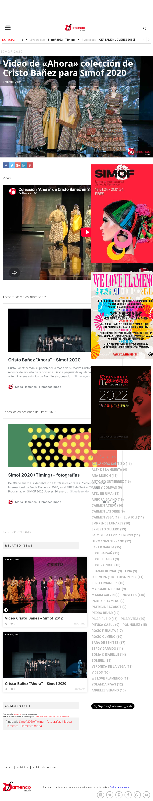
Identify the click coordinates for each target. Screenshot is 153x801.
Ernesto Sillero (109, 529)
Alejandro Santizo (112, 464)
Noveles (134, 595)
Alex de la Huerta (109, 470)
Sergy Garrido (107, 649)
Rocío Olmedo (107, 637)
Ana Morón (105, 476)
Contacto (8, 767)
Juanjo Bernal (107, 571)
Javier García (106, 547)
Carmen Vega (106, 517)
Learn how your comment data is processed (52, 716)
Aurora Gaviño (108, 499)
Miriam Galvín (106, 595)
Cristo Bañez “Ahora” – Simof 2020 (35, 683)
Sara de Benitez (108, 643)
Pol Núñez (135, 625)
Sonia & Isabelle (109, 654)
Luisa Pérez (130, 577)
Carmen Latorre (108, 511)
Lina (131, 571)
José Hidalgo (105, 559)
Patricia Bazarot (109, 607)
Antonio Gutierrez (111, 482)
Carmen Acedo (107, 505)
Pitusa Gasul (105, 625)
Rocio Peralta (107, 631)
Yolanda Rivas (107, 684)
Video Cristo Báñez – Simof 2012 (34, 618)
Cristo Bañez (21, 532)
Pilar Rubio (105, 619)
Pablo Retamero (108, 601)
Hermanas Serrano (111, 541)
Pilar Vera (133, 619)
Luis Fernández (108, 583)
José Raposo (106, 565)
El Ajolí (134, 517)
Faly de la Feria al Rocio (116, 535)
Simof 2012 (79, 623)
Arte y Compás (107, 487)
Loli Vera (103, 577)
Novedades (79, 689)
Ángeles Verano (109, 690)
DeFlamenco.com (119, 787)
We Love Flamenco (110, 678)
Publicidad (23, 767)
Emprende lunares (111, 523)
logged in (17, 714)
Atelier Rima (105, 493)
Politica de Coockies (44, 767)
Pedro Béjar (106, 613)
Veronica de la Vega (112, 666)
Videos (101, 672)
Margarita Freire (109, 589)
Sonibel (101, 660)
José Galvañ (105, 553)
